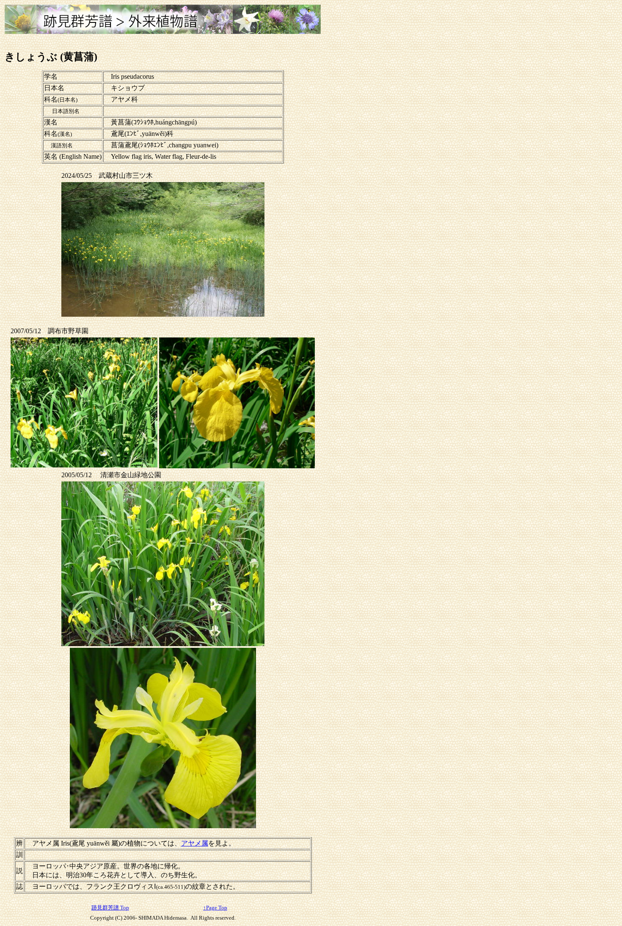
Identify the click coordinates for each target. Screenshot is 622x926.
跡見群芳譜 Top (110, 907)
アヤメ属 (194, 843)
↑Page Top (215, 907)
